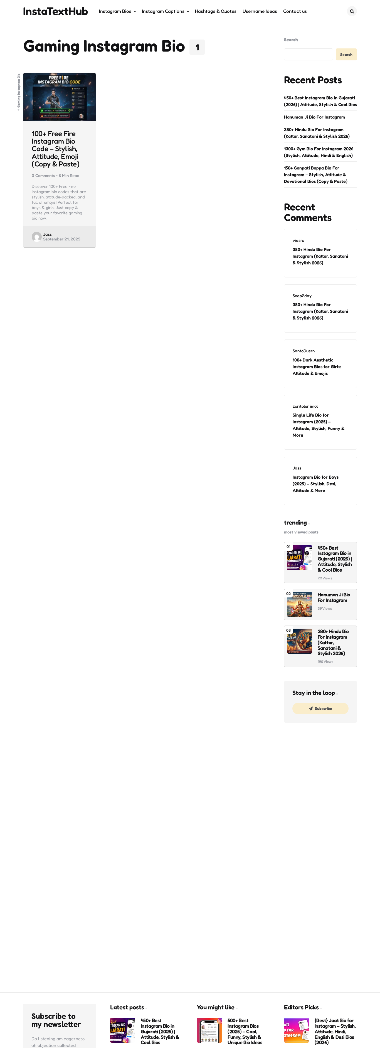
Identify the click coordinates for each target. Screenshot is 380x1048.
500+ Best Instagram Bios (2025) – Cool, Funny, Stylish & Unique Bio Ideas (245, 1031)
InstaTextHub (55, 11)
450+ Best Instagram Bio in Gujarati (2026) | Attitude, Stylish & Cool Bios (320, 101)
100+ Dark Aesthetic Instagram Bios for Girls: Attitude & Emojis (317, 366)
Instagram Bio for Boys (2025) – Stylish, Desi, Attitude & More (316, 483)
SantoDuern (304, 350)
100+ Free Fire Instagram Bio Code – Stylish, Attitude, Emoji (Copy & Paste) (55, 149)
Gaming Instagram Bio (18, 90)
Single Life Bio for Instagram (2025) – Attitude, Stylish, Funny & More (318, 425)
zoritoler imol (305, 406)
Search (291, 39)
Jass (47, 234)
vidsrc (298, 240)
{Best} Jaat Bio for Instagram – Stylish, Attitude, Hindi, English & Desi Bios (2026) (335, 1031)
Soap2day (302, 295)
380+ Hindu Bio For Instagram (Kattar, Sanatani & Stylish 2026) (317, 133)
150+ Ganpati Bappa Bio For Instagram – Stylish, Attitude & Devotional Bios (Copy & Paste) (315, 174)
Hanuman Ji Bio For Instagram (314, 117)
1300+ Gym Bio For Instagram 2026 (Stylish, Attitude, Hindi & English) (318, 152)
